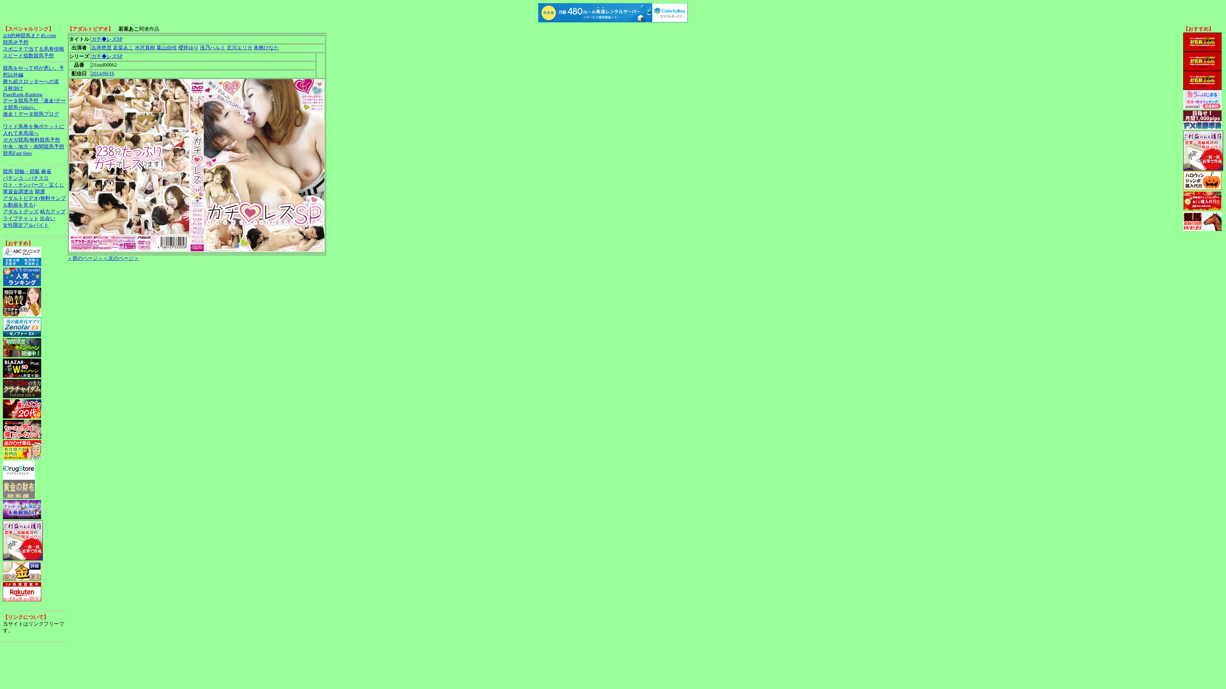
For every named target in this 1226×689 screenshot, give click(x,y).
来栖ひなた (266, 47)
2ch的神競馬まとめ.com (29, 35)
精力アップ (52, 211)
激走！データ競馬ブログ (31, 114)
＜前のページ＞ (85, 258)
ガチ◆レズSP (107, 39)
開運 (40, 191)
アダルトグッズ (21, 211)
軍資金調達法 (18, 191)
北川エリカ (239, 47)
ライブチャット (21, 218)
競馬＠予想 (15, 42)
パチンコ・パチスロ (26, 178)
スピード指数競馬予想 (28, 55)
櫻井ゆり (188, 47)
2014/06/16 (102, 73)
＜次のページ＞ (121, 258)
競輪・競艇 (27, 171)
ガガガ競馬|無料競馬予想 (31, 140)
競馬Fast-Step (17, 153)
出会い (47, 218)
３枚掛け (13, 88)
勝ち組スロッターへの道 (31, 81)
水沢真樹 (145, 47)
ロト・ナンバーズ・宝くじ (33, 185)
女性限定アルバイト (26, 225)
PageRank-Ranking (22, 94)
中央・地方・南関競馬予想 (33, 146)
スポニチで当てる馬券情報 (33, 49)
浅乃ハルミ (212, 47)
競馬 (8, 171)
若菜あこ (123, 47)
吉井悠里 (101, 47)
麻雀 (46, 171)
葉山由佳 (166, 47)
